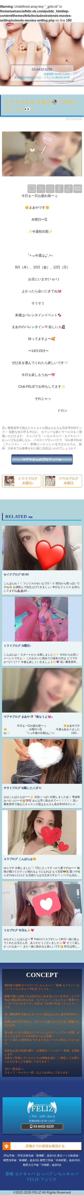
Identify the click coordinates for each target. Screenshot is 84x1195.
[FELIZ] (28, 47)
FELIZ (36, 1192)
